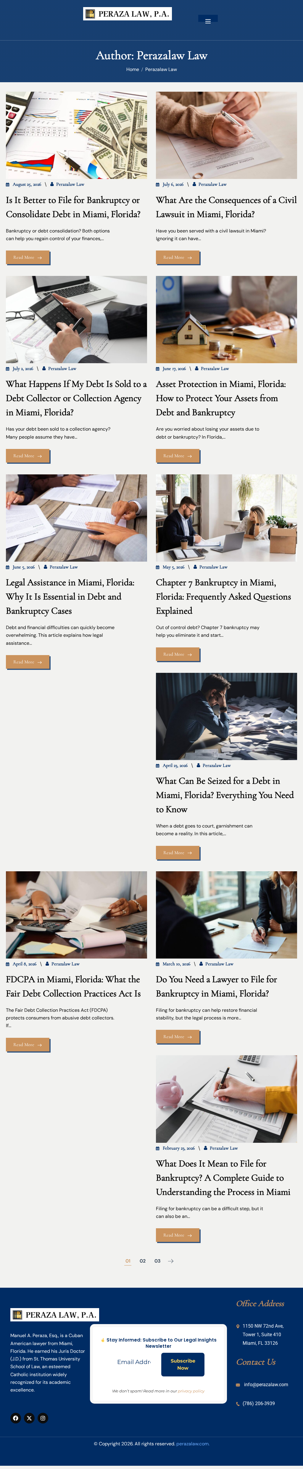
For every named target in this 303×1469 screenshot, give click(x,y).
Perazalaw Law (161, 69)
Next (171, 1261)
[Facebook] (15, 1418)
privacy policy (191, 1391)
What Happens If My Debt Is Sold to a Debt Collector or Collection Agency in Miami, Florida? (76, 398)
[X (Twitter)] (29, 1418)
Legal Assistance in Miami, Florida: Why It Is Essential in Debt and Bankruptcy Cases (70, 596)
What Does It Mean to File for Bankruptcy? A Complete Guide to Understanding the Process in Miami (223, 1177)
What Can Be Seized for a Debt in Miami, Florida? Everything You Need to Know (225, 795)
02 (143, 1261)
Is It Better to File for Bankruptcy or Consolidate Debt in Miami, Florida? (73, 207)
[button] (208, 18)
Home (132, 69)
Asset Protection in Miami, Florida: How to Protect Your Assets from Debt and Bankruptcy (221, 398)
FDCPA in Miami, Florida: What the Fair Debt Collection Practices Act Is (73, 986)
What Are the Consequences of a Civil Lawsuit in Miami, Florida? (226, 207)
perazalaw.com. (192, 1444)
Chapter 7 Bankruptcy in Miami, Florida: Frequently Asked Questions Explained (223, 596)
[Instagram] (43, 1418)
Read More (23, 257)
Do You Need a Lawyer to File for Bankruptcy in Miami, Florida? (216, 986)
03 (157, 1261)
